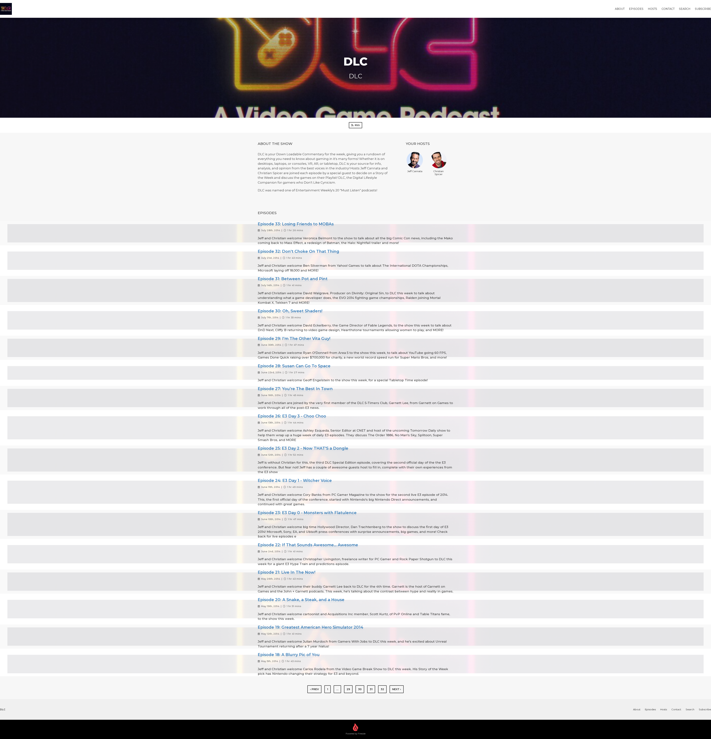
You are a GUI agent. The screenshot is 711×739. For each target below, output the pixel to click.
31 (371, 689)
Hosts (652, 9)
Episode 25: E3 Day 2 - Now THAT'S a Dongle (303, 448)
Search (684, 9)
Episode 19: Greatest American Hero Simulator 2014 (310, 627)
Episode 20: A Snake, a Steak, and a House (301, 599)
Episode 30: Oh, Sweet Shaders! (290, 311)
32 (382, 689)
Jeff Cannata (414, 171)
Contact (668, 9)
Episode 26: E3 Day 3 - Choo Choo (292, 416)
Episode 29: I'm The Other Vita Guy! (294, 338)
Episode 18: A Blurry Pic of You (289, 654)
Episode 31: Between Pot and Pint (293, 278)
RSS (357, 125)
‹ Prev (314, 689)
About (620, 9)
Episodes (636, 9)
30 (360, 689)
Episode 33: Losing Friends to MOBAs (296, 224)
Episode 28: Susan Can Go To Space (294, 365)
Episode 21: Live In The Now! (286, 572)
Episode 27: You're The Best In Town (295, 388)
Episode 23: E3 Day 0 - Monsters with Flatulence (307, 512)
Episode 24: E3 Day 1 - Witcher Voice (295, 480)
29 (348, 689)
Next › (396, 689)
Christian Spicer (438, 173)
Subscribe (703, 9)
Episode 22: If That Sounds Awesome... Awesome (308, 544)
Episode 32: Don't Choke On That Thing (298, 251)
